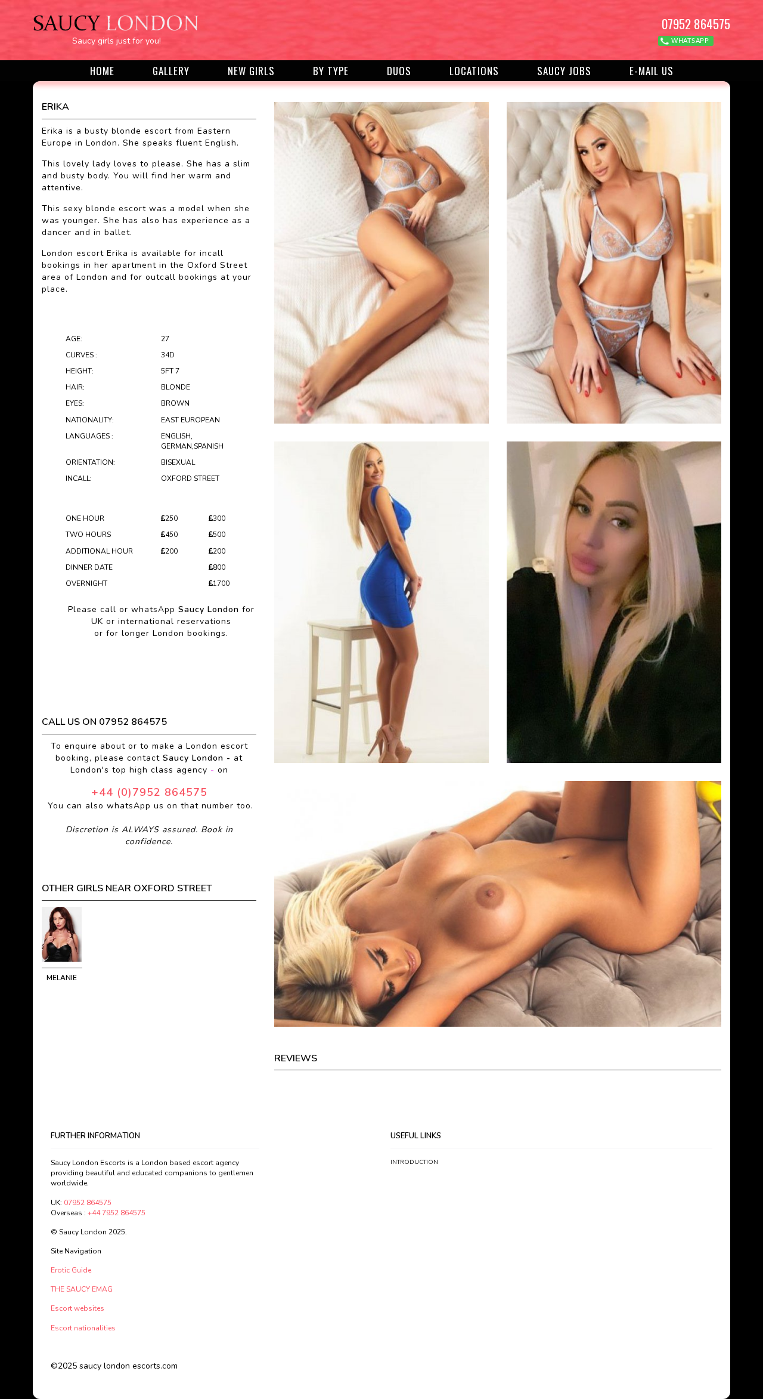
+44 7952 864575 (116, 1213)
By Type (331, 70)
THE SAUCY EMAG (82, 1289)
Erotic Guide (71, 1270)
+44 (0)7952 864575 (149, 792)
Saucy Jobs (564, 70)
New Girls (251, 70)
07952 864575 (696, 23)
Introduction (414, 1162)
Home (102, 70)
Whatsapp (689, 41)
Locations (474, 70)
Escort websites (77, 1308)
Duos (399, 70)
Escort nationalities (83, 1328)
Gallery (171, 70)
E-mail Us (651, 70)
